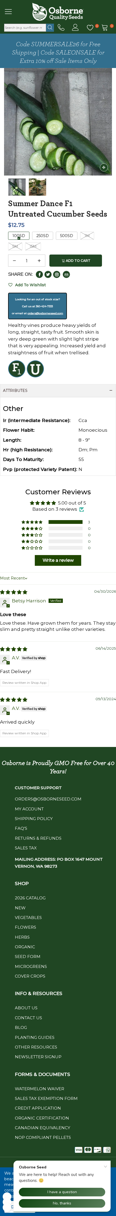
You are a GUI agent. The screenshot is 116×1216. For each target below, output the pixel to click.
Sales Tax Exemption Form (46, 1098)
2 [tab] (62, 168)
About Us (26, 1007)
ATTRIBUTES (15, 390)
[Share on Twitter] (48, 274)
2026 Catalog (30, 897)
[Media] (104, 167)
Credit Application (38, 1108)
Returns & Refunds (38, 838)
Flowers (25, 927)
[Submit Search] (50, 28)
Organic (25, 946)
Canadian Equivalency (42, 1127)
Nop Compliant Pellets (43, 1137)
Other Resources (36, 1047)
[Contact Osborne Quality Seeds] (61, 27)
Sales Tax (26, 847)
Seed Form (27, 956)
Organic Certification (42, 1118)
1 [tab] (54, 168)
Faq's (21, 828)
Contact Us (28, 1017)
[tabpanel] (58, 122)
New (20, 907)
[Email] (66, 274)
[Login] (75, 27)
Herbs (22, 937)
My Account (29, 808)
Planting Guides (34, 1037)
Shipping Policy (34, 818)
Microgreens (31, 966)
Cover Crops (30, 976)
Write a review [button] (58, 560)
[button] (14, 261)
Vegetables (28, 917)
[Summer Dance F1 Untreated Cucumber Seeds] (37, 187)
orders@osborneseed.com (45, 313)
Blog (21, 1027)
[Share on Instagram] (56, 274)
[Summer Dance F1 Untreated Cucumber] (58, 122)
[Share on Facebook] (39, 274)
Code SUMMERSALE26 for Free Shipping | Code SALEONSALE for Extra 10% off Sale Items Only (58, 52)
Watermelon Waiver (39, 1088)
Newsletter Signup (38, 1056)
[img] (13, 592)
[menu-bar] (11, 11)
